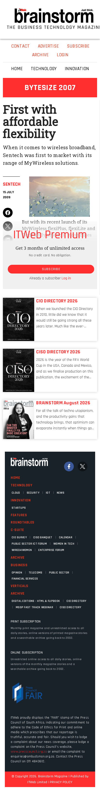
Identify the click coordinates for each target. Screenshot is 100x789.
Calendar (65, 537)
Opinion (17, 572)
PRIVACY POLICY (61, 782)
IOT (48, 493)
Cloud (16, 493)
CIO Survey (19, 537)
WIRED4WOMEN (22, 550)
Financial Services (25, 579)
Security (33, 493)
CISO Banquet (42, 537)
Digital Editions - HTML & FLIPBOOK (36, 601)
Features (19, 515)
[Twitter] (82, 466)
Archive (18, 557)
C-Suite (17, 530)
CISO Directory (70, 607)
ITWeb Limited (37, 782)
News (60, 493)
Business (19, 565)
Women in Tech (63, 544)
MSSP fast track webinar (34, 607)
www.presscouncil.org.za (29, 751)
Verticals (19, 586)
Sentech (11, 184)
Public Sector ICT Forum (29, 544)
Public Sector (59, 572)
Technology (21, 485)
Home (15, 477)
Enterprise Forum (51, 550)
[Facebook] (69, 466)
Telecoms (35, 572)
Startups (19, 508)
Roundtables (22, 522)
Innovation (21, 500)
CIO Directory (76, 601)
